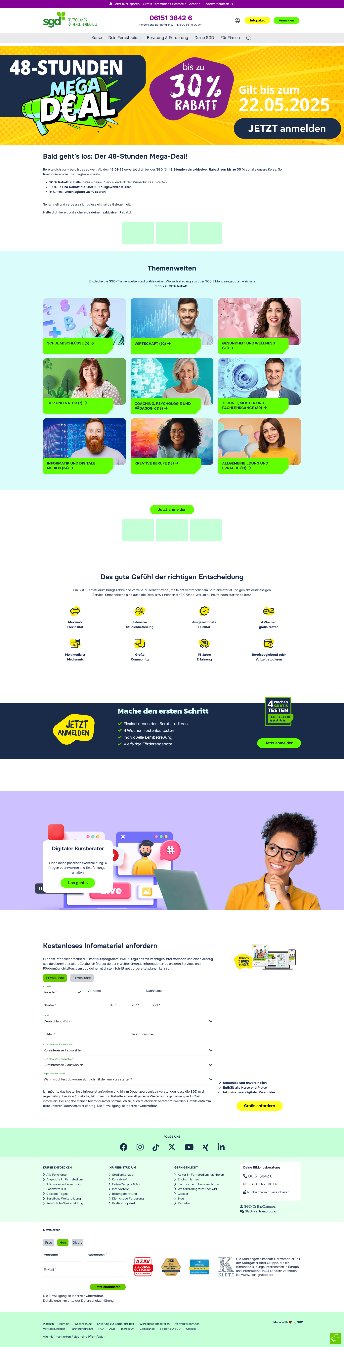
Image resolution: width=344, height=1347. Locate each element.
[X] (172, 1149)
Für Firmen (230, 37)
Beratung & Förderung (167, 37)
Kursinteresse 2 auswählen (58, 1059)
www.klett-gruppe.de (257, 1275)
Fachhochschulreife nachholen (199, 1184)
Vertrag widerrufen (187, 1324)
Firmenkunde (82, 978)
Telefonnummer (142, 1034)
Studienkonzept (123, 1175)
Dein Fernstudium (124, 37)
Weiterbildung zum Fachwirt (197, 1189)
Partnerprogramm (81, 1329)
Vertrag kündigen (54, 1329)
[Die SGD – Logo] (70, 20)
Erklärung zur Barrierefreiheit (115, 1324)
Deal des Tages (57, 1194)
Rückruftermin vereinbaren (267, 1192)
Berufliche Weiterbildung (63, 1199)
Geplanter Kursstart (54, 1073)
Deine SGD (204, 37)
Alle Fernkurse (56, 1175)
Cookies (191, 1329)
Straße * (50, 1005)
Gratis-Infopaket (123, 1203)
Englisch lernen (188, 1179)
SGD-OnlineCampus (260, 1206)
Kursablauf (119, 1179)
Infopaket (257, 20)
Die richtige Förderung (128, 1199)
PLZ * (135, 1005)
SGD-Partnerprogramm (263, 1211)
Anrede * (48, 986)
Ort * (156, 1005)
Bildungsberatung (124, 1194)
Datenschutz (83, 1324)
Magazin (48, 1324)
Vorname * (95, 991)
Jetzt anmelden (172, 509)
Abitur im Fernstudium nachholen (201, 1175)
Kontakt (64, 1324)
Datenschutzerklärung (79, 1106)
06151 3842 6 (259, 1176)
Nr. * (112, 1005)
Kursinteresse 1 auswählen (57, 1044)
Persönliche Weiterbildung (64, 1203)
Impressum (127, 1329)
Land (46, 1015)
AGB (112, 1329)
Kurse (96, 37)
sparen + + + (171, 4)
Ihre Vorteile (120, 1189)
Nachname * (155, 991)
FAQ (101, 1329)
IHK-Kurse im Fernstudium (64, 1184)
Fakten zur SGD (170, 1329)
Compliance (147, 1329)
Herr (63, 1242)
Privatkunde (55, 978)
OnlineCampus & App (126, 1184)
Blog (181, 1199)
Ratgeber (184, 1203)
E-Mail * (50, 1034)
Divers (77, 1242)
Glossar (183, 1194)
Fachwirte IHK (56, 1189)
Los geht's (78, 882)
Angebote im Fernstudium (64, 1179)
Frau (48, 1242)
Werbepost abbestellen (155, 1324)
